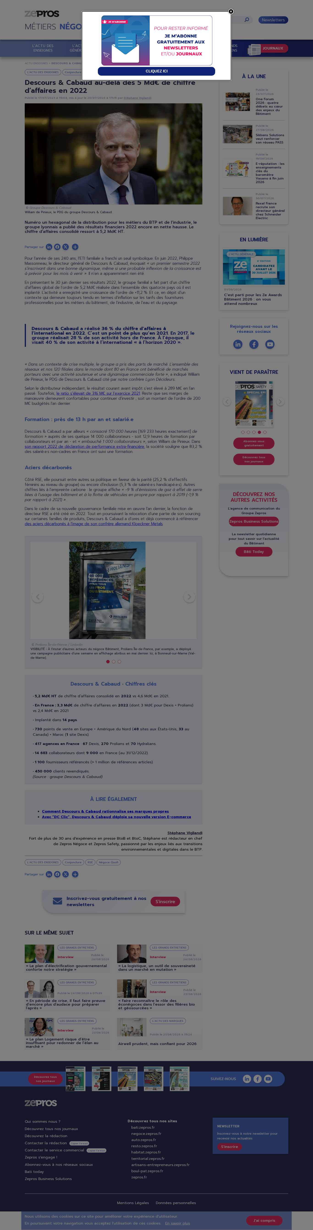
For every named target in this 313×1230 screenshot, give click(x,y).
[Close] (231, 11)
